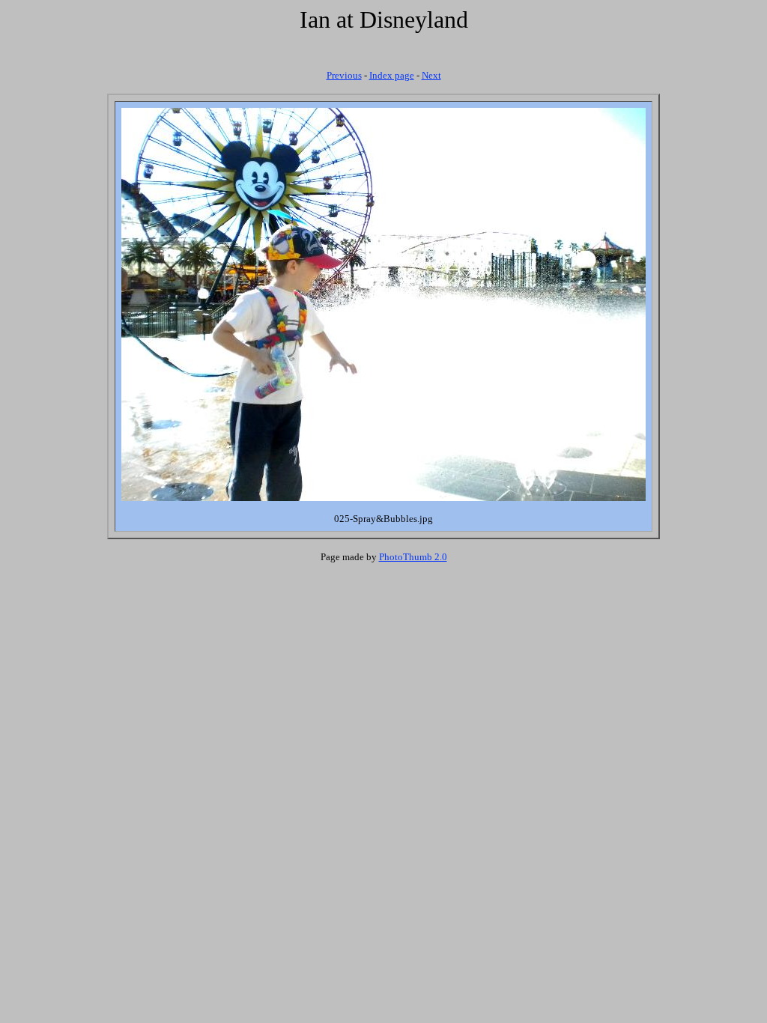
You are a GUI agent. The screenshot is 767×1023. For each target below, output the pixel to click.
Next (431, 75)
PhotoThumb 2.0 (413, 556)
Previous (344, 75)
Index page (391, 75)
